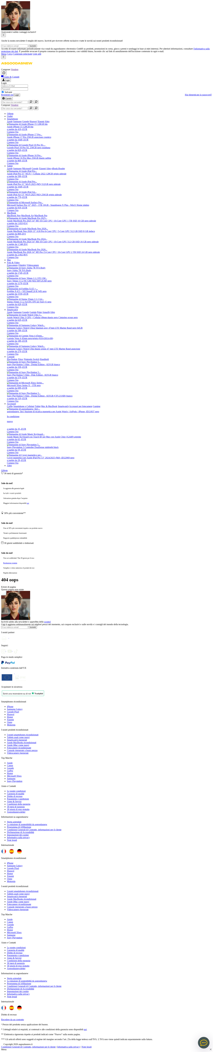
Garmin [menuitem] (33, 312)
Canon (10, 765)
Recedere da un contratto (12, 1019)
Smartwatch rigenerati (17, 740)
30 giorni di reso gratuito (18, 809)
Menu (4, 54)
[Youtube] (11, 650)
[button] (16, 67)
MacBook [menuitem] (11, 213)
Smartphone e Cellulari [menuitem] (23, 406)
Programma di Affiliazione (19, 827)
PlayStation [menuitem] (12, 359)
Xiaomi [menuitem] (40, 121)
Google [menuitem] (25, 121)
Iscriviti (33, 46)
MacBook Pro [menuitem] (40, 215)
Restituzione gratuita (10, 563)
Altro (9, 465)
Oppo (9, 722)
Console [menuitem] (10, 356)
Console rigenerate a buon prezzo (22, 750)
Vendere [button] (14, 69)
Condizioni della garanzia (18, 804)
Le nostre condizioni (16, 791)
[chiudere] (3, 35)
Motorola (11, 725)
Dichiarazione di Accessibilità (20, 832)
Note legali (12, 840)
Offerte (4, 470)
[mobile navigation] (3, 57)
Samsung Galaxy (15, 709)
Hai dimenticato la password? (198, 94)
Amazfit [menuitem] (46, 312)
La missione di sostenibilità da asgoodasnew (27, 824)
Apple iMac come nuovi (18, 745)
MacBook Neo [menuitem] (14, 215)
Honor (10, 717)
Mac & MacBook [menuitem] (49, 406)
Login (16, 95)
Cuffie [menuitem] (10, 406)
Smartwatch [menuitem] (12, 309)
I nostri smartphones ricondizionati (22, 734)
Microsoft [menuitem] (26, 168)
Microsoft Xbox (14, 776)
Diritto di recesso (14, 796)
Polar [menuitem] (39, 312)
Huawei (10, 714)
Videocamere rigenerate (18, 753)
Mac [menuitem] (9, 260)
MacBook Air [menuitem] (27, 215)
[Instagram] (4, 650)
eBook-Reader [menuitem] (58, 168)
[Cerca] (31, 102)
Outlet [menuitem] (10, 116)
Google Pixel (13, 712)
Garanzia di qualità (15, 793)
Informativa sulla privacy (18, 837)
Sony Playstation (14, 781)
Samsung (11, 778)
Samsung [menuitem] (17, 121)
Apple (10, 763)
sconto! (47, 622)
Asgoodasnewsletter (16, 812)
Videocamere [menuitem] (33, 265)
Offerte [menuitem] (10, 113)
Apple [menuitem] (10, 121)
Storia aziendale (14, 822)
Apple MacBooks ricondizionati (21, 742)
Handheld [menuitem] (44, 359)
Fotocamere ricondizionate (19, 748)
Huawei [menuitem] (33, 121)
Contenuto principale (22, 54)
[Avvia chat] (4, 73)
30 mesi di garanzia (16, 806)
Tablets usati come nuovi (18, 737)
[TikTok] (17, 650)
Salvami (8, 92)
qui (28, 503)
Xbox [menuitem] (20, 359)
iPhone (10, 706)
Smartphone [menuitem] (12, 119)
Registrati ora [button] (7, 94)
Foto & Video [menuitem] (13, 262)
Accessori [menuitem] (11, 403)
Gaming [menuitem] (96, 406)
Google (10, 768)
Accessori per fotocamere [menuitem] (80, 406)
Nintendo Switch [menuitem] (31, 359)
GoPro (10, 770)
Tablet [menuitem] (10, 166)
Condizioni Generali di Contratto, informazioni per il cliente (34, 829)
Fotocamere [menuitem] (12, 265)
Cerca (9, 54)
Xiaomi (10, 719)
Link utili (37, 54)
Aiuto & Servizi (14, 801)
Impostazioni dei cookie (18, 835)
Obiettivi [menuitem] (22, 265)
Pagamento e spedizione (18, 799)
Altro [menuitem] (47, 121)
